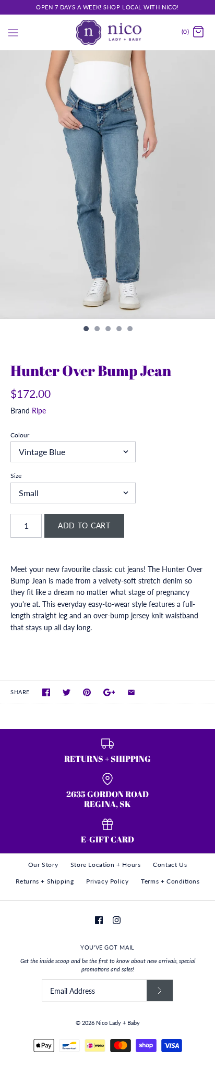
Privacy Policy (107, 881)
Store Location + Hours (105, 864)
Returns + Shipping (45, 881)
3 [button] (107, 329)
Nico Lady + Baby (118, 1022)
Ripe (39, 410)
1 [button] (85, 329)
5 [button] (129, 329)
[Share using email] (131, 692)
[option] (107, 184)
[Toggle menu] (13, 32)
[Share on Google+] (109, 692)
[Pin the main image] (87, 692)
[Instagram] (117, 920)
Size (15, 475)
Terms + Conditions (170, 881)
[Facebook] (99, 920)
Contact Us (170, 864)
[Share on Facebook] (46, 692)
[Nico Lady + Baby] (108, 32)
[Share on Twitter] (66, 692)
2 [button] (96, 329)
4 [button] (118, 329)
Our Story (43, 864)
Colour (19, 435)
